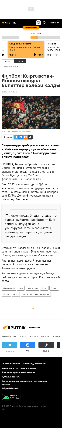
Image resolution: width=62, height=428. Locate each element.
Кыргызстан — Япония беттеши (35, 294)
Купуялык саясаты (11, 376)
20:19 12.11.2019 (9, 91)
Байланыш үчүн (10, 367)
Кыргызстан (32, 288)
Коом (20, 288)
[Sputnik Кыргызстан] (9, 23)
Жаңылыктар (9, 288)
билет (15, 294)
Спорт (44, 288)
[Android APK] (11, 397)
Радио (34, 336)
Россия (45, 336)
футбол (6, 294)
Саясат (23, 336)
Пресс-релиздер (27, 367)
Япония (54, 288)
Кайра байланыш (10, 388)
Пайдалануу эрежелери (34, 363)
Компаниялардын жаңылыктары (18, 372)
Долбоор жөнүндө (11, 363)
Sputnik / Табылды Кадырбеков (17, 131)
